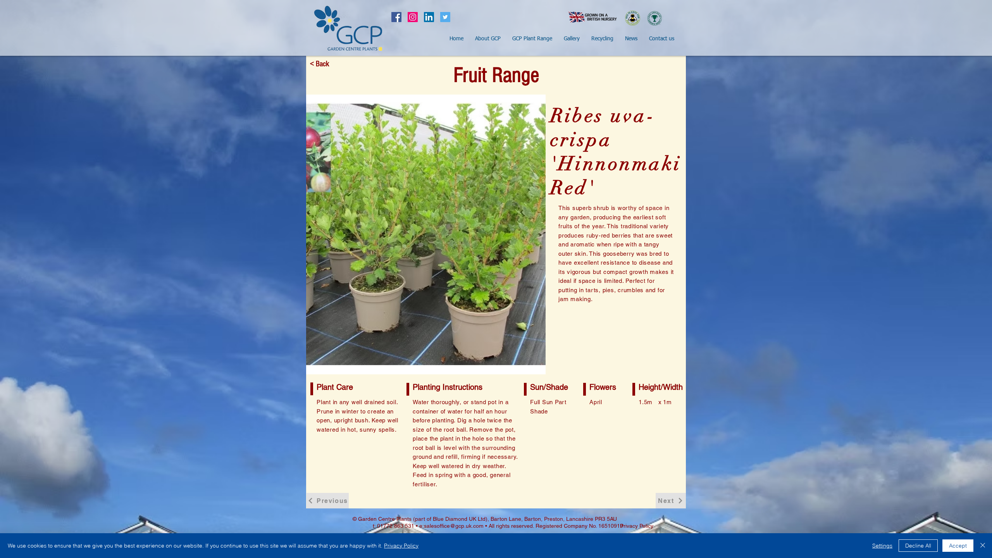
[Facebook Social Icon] (396, 17)
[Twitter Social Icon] (445, 17)
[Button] (348, 28)
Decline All (918, 545)
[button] (487, 39)
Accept (958, 545)
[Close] (982, 545)
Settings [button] (882, 545)
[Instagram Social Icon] (413, 17)
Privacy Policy (401, 545)
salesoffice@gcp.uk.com (454, 526)
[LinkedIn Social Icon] (429, 17)
